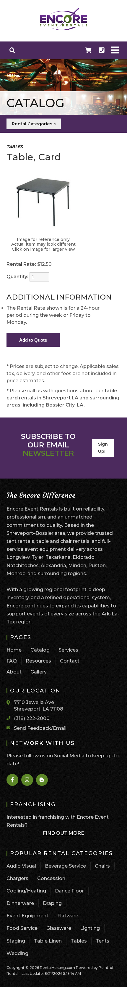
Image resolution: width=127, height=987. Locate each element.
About (14, 672)
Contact (69, 661)
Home (14, 650)
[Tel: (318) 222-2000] (102, 50)
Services (68, 650)
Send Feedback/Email (40, 728)
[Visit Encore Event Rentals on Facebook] (12, 780)
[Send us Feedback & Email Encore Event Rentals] (10, 727)
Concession (51, 878)
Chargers (17, 878)
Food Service (22, 928)
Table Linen (48, 941)
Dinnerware (20, 903)
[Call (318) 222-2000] (10, 718)
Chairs (102, 866)
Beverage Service (65, 866)
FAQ (11, 661)
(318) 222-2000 (32, 718)
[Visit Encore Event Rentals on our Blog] (42, 780)
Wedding (17, 953)
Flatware (67, 916)
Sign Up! (103, 447)
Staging (15, 941)
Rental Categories (32, 124)
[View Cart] (88, 50)
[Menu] (115, 50)
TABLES (14, 146)
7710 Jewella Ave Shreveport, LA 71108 (38, 706)
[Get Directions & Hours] (10, 702)
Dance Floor (69, 891)
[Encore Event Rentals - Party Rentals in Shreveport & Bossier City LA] (63, 29)
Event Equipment (27, 916)
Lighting (90, 928)
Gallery (38, 672)
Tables (79, 941)
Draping (52, 903)
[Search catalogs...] (12, 50)
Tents (102, 941)
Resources (38, 661)
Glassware (58, 928)
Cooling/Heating (26, 891)
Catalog (40, 650)
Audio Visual (21, 866)
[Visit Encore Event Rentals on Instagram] (27, 780)
